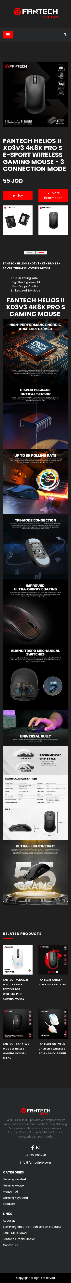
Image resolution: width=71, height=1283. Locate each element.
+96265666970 (35, 1155)
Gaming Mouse (13, 1185)
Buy (20, 195)
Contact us (11, 1245)
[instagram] (38, 1146)
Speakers (9, 1204)
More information (53, 195)
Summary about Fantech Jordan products (32, 1227)
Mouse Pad (10, 1192)
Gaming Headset (14, 1179)
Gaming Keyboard (15, 1198)
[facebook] (32, 1146)
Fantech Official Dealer (19, 1239)
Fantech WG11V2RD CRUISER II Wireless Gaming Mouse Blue (52, 1048)
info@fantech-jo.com (35, 1163)
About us (9, 1221)
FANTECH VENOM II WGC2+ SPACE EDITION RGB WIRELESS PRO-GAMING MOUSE (15, 989)
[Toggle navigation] (8, 34)
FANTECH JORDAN (15, 1233)
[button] (30, 253)
